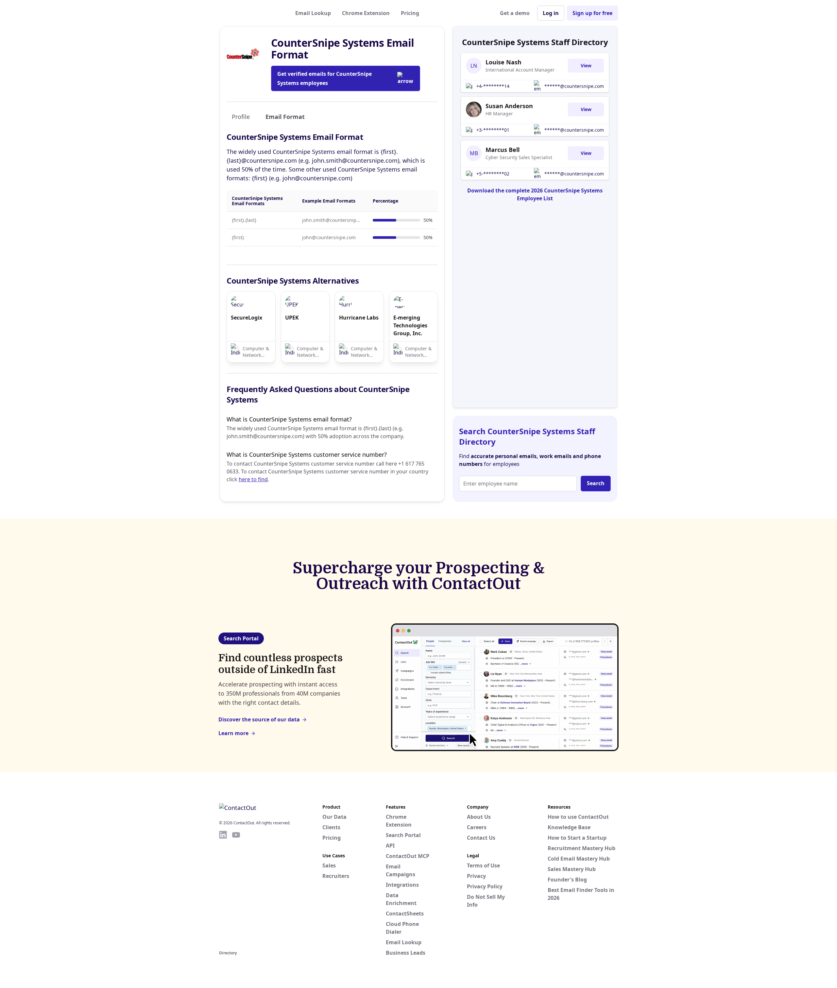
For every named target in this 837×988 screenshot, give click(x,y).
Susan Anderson (509, 106)
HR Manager (499, 113)
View (586, 65)
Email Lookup (313, 13)
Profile (241, 117)
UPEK (292, 317)
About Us (479, 816)
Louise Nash (503, 62)
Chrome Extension (366, 13)
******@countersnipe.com (574, 86)
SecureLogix (246, 317)
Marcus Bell (503, 150)
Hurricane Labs (359, 317)
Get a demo (515, 13)
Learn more (233, 733)
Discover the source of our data (259, 719)
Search (596, 483)
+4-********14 (492, 86)
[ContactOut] (251, 13)
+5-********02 (492, 174)
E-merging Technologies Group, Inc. (410, 325)
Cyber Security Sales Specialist (519, 157)
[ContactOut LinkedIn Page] (223, 889)
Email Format (285, 117)
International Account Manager (520, 70)
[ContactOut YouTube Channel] (236, 889)
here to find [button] (253, 479)
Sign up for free (592, 13)
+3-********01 (492, 130)
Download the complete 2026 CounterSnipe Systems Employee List (535, 194)
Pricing (410, 13)
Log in (551, 13)
